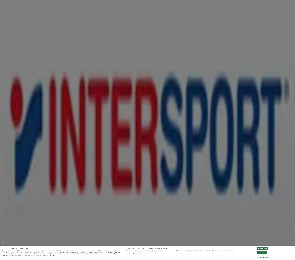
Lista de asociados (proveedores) (134, 254)
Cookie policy (51, 255)
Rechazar (262, 253)
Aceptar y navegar (262, 248)
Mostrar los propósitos (263, 257)
